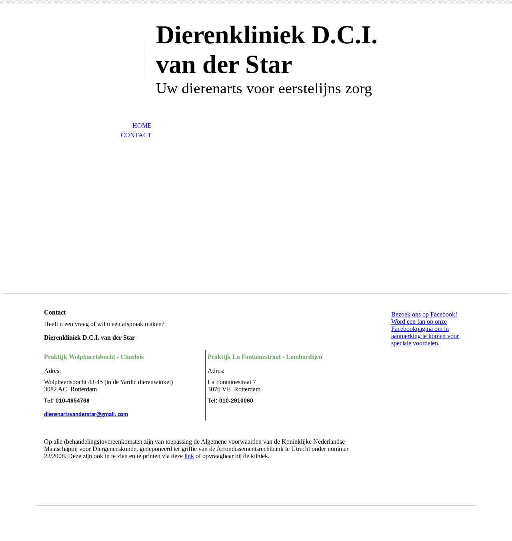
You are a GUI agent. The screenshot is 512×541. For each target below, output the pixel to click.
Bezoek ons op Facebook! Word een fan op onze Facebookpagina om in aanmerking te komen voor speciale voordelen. (425, 329)
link (189, 456)
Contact (136, 135)
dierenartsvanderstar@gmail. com (86, 415)
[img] (90, 39)
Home (142, 125)
